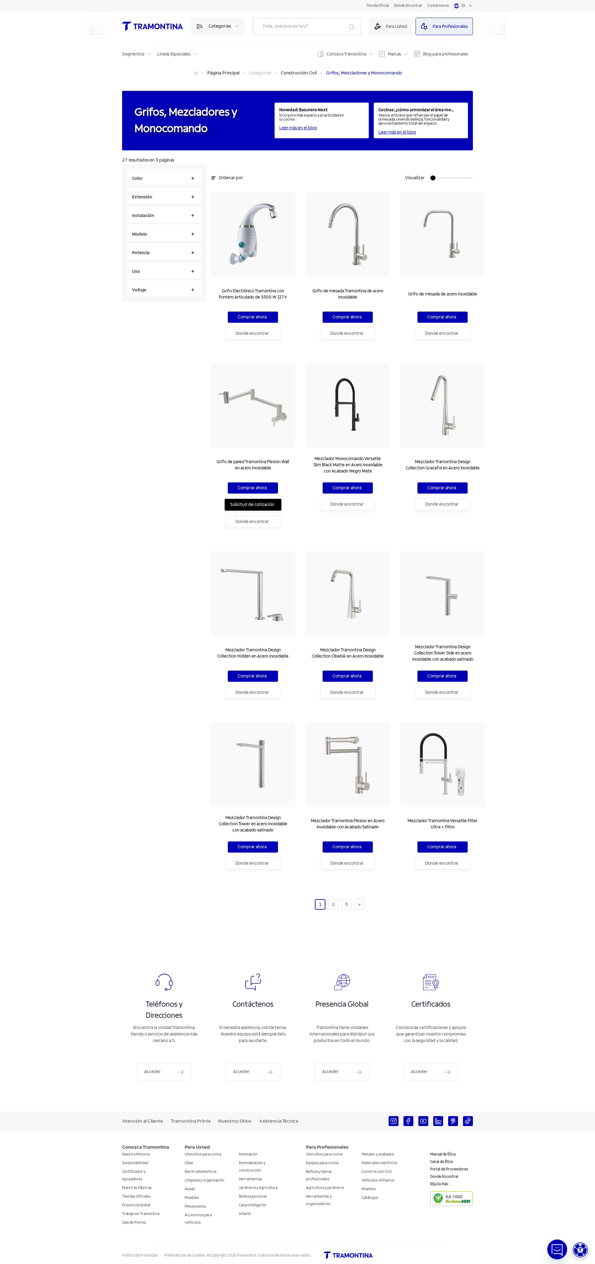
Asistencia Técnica (278, 1121)
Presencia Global (136, 1205)
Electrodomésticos (201, 1172)
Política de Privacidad (140, 1255)
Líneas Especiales (173, 54)
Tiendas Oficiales (136, 1197)
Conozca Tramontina (346, 54)
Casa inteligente (252, 1205)
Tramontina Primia (190, 1121)
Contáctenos (438, 6)
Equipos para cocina (322, 1163)
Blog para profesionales (445, 54)
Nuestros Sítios (234, 1121)
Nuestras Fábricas (137, 1188)
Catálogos (370, 1198)
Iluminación (248, 1154)
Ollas (189, 1163)
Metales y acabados (378, 1154)
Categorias (220, 26)
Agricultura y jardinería (325, 1188)
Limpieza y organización (204, 1180)
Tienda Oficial (377, 6)
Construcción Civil (377, 1172)
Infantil (245, 1214)
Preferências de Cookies (184, 1255)
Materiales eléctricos (379, 1163)
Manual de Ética (443, 1154)
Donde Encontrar (408, 6)
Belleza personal (253, 1197)
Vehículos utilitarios (378, 1180)
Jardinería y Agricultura (258, 1188)
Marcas (394, 54)
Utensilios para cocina (203, 1154)
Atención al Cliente (142, 1121)
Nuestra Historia (135, 1154)
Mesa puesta (195, 1206)
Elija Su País (439, 1184)
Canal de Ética (441, 1162)
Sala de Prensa (134, 1223)
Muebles (192, 1198)
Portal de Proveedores (449, 1169)
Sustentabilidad (135, 1163)
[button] (580, 1249)
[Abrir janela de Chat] (557, 1249)
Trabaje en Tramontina (140, 1214)
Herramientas (250, 1179)
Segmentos (133, 54)
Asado (190, 1189)
